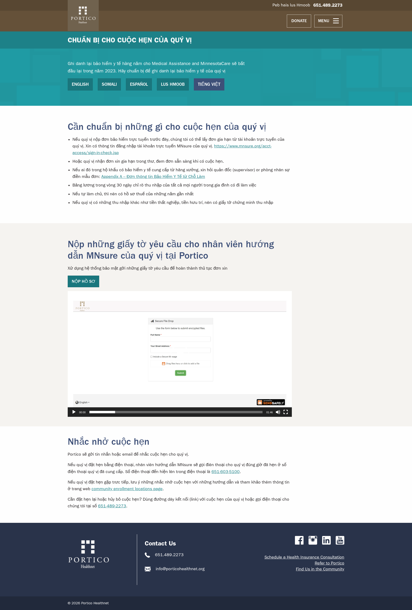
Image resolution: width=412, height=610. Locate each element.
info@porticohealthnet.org (180, 568)
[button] (179, 353)
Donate (299, 20)
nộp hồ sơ (83, 281)
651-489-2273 (112, 506)
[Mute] (278, 412)
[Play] (74, 412)
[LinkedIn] (326, 540)
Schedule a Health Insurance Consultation (304, 557)
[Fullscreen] (285, 412)
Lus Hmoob (173, 84)
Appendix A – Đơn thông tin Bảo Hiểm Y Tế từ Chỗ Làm (153, 176)
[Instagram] (313, 540)
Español (139, 84)
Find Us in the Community (320, 569)
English (80, 84)
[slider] (176, 412)
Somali (109, 84)
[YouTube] (340, 540)
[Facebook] (299, 540)
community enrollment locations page (127, 488)
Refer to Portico (329, 563)
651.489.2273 (327, 5)
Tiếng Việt (209, 84)
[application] (180, 354)
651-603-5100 (225, 471)
